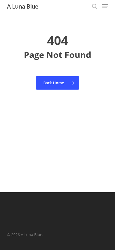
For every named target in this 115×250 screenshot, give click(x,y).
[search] (94, 6)
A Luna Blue (22, 6)
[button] (105, 6)
